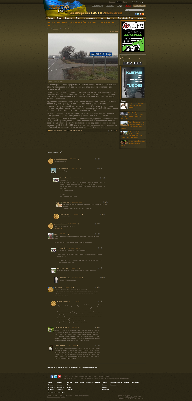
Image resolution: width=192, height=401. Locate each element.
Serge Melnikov (127, 395)
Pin (144, 54)
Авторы (82, 382)
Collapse (143, 54)
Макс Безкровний (62, 168)
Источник (115, 130)
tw (130, 63)
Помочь (128, 6)
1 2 (55, 234)
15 (81, 130)
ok (140, 63)
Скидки (119, 6)
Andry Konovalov (65, 214)
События (110, 18)
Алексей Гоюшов (60, 345)
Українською (113, 31)
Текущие (104, 387)
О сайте (63, 397)
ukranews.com (58, 228)
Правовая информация (53, 397)
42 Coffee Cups (130, 397)
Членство (110, 6)
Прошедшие (105, 389)
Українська (112, 2)
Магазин (140, 18)
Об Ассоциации (97, 6)
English (125, 2)
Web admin (66, 28)
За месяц (51, 389)
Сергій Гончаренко (60, 327)
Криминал (55, 28)
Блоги (59, 18)
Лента (50, 18)
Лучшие (50, 385)
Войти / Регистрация (138, 2)
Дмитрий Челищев (60, 159)
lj (137, 63)
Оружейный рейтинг (125, 18)
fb (124, 63)
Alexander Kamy (65, 277)
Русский (119, 2)
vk (134, 63)
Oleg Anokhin (67, 202)
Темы (78, 18)
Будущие (104, 385)
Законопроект (139, 6)
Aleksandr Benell (65, 178)
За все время (52, 392)
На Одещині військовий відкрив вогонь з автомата (133, 143)
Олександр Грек (62, 268)
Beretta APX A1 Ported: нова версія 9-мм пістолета (136, 105)
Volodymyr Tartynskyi (131, 398)
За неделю (51, 387)
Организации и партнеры (93, 18)
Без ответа (70, 389)
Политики (113, 385)
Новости (59, 382)
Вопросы (68, 18)
